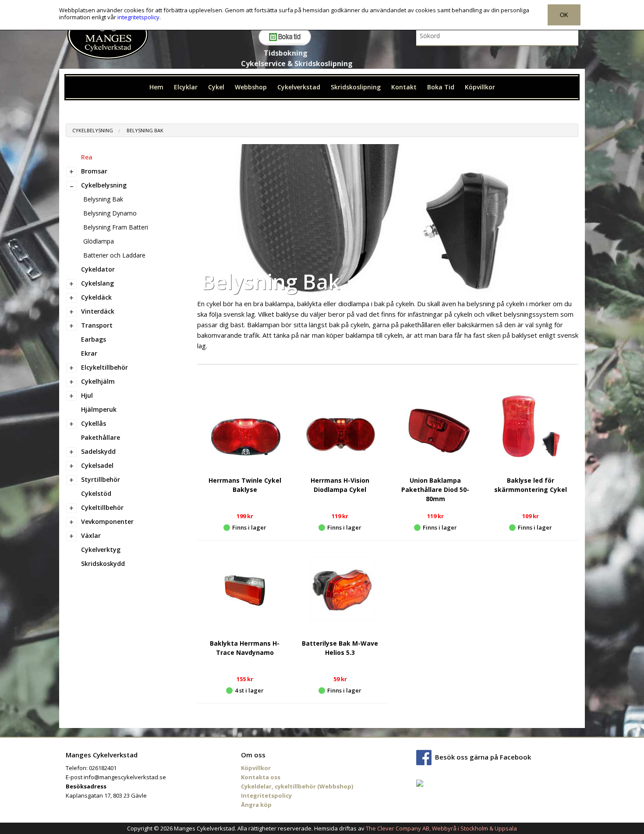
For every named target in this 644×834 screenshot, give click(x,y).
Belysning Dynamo (110, 213)
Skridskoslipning (356, 87)
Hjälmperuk (99, 409)
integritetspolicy (138, 17)
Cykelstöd (96, 493)
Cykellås (93, 423)
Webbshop (251, 87)
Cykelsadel (97, 465)
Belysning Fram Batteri (115, 227)
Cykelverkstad (298, 87)
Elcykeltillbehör (104, 367)
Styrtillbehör (100, 479)
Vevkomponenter (107, 521)
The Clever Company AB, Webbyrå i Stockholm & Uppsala (441, 828)
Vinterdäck (97, 311)
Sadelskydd (98, 451)
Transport (97, 325)
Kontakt (404, 87)
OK (564, 15)
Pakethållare (100, 437)
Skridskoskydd (103, 563)
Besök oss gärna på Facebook (483, 757)
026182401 (103, 768)
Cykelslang (97, 283)
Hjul (87, 395)
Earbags (93, 339)
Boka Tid (440, 87)
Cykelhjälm (98, 381)
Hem (156, 87)
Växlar (91, 535)
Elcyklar (186, 87)
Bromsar (94, 171)
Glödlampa (98, 241)
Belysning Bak (145, 130)
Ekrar (89, 353)
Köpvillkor (480, 87)
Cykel (216, 87)
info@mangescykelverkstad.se (125, 777)
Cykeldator (98, 269)
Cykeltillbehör (102, 507)
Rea (86, 157)
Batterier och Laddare (114, 255)
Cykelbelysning (92, 130)
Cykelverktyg (100, 549)
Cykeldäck (96, 297)
